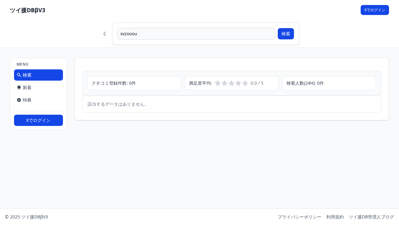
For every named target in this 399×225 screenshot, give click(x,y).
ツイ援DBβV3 (27, 10)
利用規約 (335, 217)
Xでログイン (374, 9)
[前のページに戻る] (105, 34)
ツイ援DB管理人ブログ (371, 217)
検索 (285, 34)
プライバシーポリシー (299, 217)
